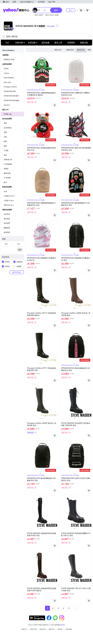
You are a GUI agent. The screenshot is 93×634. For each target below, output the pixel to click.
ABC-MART (39, 15)
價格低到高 (70, 50)
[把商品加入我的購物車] (54, 105)
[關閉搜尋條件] (38, 10)
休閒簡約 (71, 42)
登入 (71, 10)
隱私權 (60, 629)
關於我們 (34, 629)
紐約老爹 (45, 42)
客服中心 (24, 629)
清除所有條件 (16, 272)
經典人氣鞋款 (12, 36)
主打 (7, 42)
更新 (63, 625)
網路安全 (52, 629)
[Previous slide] (27, 71)
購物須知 (43, 629)
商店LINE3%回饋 (52, 15)
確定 (19, 249)
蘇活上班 (58, 42)
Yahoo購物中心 (16, 10)
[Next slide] (56, 71)
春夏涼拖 (84, 42)
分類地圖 (68, 629)
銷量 (89, 50)
